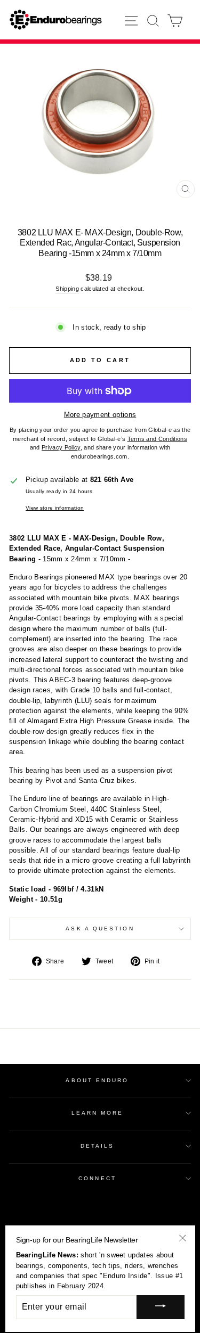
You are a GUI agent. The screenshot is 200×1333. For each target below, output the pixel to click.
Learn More (97, 1113)
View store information (55, 508)
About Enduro (97, 1080)
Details (98, 1146)
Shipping (67, 288)
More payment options (100, 415)
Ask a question (100, 928)
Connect (97, 1178)
